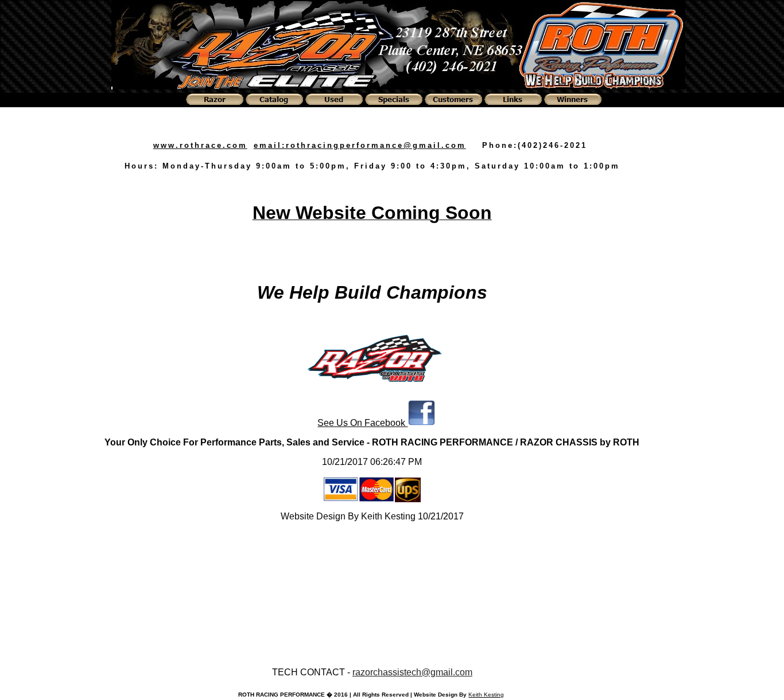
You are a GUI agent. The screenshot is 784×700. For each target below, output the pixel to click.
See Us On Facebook (362, 423)
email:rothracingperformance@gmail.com (360, 145)
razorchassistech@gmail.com (412, 672)
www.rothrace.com (200, 145)
